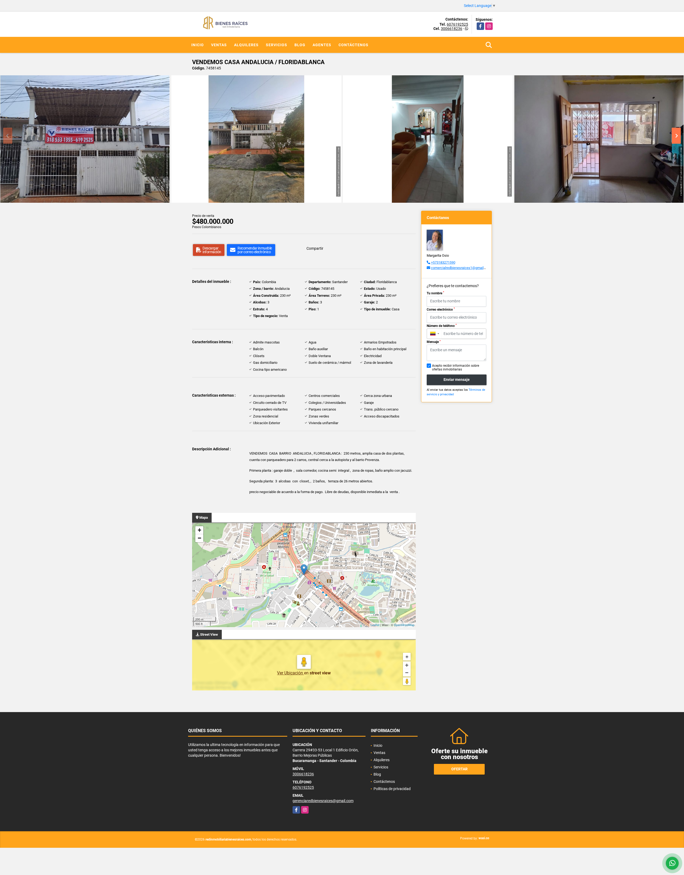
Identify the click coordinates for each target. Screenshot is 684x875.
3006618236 (451, 28)
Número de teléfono (442, 325)
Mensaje (434, 342)
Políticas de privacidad (392, 789)
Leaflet (375, 625)
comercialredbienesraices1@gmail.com (461, 268)
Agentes (322, 45)
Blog (299, 45)
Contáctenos (353, 45)
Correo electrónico (441, 309)
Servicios (276, 45)
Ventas (219, 45)
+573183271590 (443, 262)
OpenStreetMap (404, 625)
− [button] (199, 538)
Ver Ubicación (290, 672)
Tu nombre (435, 293)
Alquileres (246, 45)
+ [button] (199, 530)
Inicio (197, 45)
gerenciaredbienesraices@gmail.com (323, 801)
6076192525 (457, 24)
